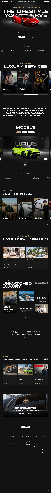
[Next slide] (47, 97)
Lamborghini (44, 446)
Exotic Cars (12, 436)
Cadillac (43, 439)
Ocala (35, 442)
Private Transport (20, 434)
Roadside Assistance (5, 449)
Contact (4, 437)
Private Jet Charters (29, 437)
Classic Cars (12, 442)
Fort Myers (35, 436)
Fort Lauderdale (36, 434)
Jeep (42, 445)
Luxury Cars (12, 437)
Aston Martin (44, 434)
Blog (3, 436)
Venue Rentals (28, 444)
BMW (43, 437)
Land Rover (43, 448)
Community (4, 439)
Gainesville (35, 437)
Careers (4, 443)
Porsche (43, 454)
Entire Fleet (12, 434)
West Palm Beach (36, 448)
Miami (35, 439)
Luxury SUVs (12, 443)
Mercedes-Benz (44, 452)
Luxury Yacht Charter (29, 439)
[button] (13, 1)
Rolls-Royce (43, 455)
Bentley (43, 436)
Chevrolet (43, 440)
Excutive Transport (21, 437)
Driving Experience (29, 436)
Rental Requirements (13, 445)
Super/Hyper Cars (13, 440)
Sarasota (35, 445)
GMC (43, 443)
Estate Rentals (28, 445)
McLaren (43, 451)
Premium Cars (12, 439)
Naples (35, 440)
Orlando (35, 443)
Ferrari (43, 442)
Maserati (43, 449)
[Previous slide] (44, 97)
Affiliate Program (5, 440)
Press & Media (5, 442)
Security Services (28, 434)
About (3, 434)
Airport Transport (20, 436)
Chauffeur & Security (21, 439)
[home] (5, 1)
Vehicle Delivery (5, 447)
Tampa (35, 446)
